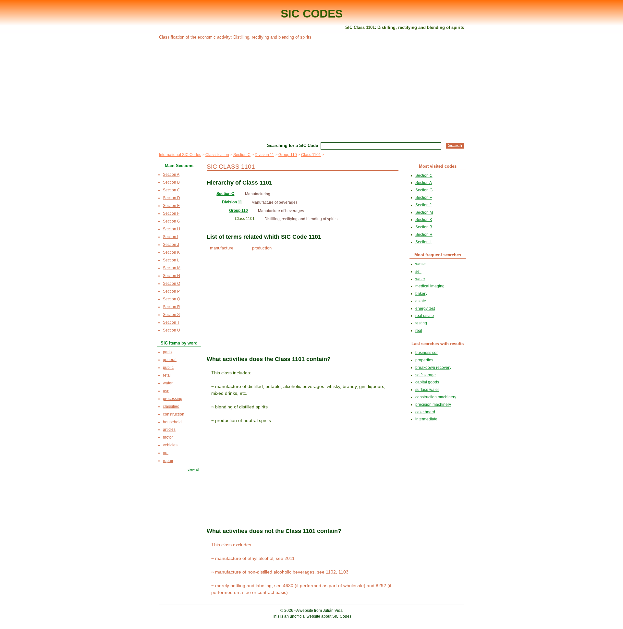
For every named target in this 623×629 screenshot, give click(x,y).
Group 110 (287, 154)
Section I (170, 237)
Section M (171, 268)
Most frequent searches (437, 254)
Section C (241, 154)
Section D (171, 198)
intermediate (426, 419)
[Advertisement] (311, 90)
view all (193, 469)
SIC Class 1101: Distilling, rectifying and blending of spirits (404, 27)
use (166, 391)
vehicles (170, 445)
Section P (171, 291)
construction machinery (435, 397)
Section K (171, 252)
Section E (171, 205)
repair (168, 460)
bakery (421, 293)
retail (167, 375)
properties (424, 360)
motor (168, 437)
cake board (425, 412)
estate (420, 301)
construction (173, 414)
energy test (425, 308)
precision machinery (433, 404)
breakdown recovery (433, 367)
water (168, 383)
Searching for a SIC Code (292, 145)
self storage (425, 375)
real (418, 330)
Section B (171, 182)
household (172, 422)
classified (171, 406)
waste (420, 264)
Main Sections (179, 165)
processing (172, 398)
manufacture (221, 248)
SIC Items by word (179, 343)
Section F (171, 213)
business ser (426, 352)
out (165, 453)
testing (421, 323)
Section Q (171, 299)
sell (418, 271)
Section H (171, 229)
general (170, 359)
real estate (424, 315)
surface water (427, 389)
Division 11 (264, 154)
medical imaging (430, 286)
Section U (171, 330)
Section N (171, 275)
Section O (171, 283)
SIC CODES (312, 13)
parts (167, 352)
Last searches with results (437, 343)
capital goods (427, 382)
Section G (171, 221)
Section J (171, 244)
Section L (171, 260)
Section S (171, 314)
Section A (171, 174)
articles (169, 429)
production (262, 248)
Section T (171, 322)
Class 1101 (311, 154)
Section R (171, 307)
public (168, 367)
